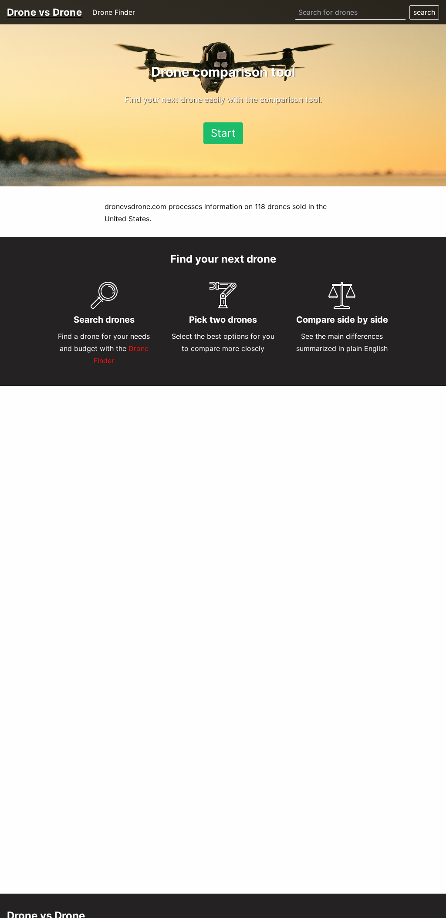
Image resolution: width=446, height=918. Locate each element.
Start (223, 133)
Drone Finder (113, 12)
